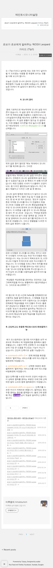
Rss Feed (12, 565)
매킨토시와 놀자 (28, 418)
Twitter (21, 565)
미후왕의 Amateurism (16, 502)
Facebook (27, 565)
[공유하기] (13, 408)
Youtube (34, 565)
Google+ (41, 565)
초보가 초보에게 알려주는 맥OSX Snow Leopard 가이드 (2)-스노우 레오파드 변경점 (21, 427)
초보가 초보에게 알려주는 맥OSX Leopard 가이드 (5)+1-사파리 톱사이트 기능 (21, 450)
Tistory (24, 561)
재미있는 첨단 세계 (14, 418)
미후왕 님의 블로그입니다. (16, 505)
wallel (38, 561)
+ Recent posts (9, 549)
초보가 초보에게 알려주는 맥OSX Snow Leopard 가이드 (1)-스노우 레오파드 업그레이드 (21, 435)
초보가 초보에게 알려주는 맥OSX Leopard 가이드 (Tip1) (26, 23)
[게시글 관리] (16, 408)
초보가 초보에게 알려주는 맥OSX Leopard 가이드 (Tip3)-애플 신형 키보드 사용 (21, 442)
